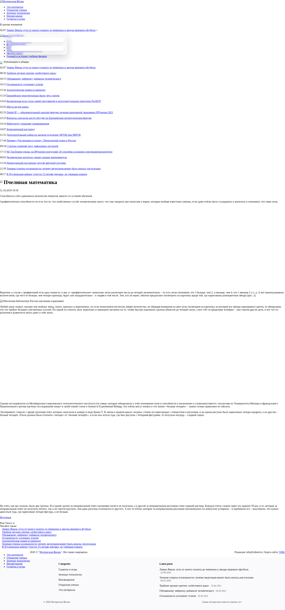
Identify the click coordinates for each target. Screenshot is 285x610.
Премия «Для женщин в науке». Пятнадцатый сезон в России (41, 140)
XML (282, 552)
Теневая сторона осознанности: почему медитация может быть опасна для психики (54, 168)
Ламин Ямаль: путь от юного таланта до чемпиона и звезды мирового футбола (51, 30)
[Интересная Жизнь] (12, 1)
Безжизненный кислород (21, 129)
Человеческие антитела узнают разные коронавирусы (37, 157)
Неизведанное (15, 16)
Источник (5, 517)
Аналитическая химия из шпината (26, 90)
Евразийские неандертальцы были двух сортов (32, 95)
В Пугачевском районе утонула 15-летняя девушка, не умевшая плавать (47, 174)
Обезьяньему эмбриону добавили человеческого (34, 78)
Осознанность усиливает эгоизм (25, 84)
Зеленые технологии (18, 13)
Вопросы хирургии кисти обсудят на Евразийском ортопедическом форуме (49, 118)
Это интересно (15, 7)
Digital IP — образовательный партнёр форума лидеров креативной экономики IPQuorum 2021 (60, 112)
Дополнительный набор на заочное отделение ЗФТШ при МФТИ (44, 134)
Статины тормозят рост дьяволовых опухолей (32, 146)
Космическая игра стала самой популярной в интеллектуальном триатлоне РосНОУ (54, 101)
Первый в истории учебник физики (27, 56)
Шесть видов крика (18, 106)
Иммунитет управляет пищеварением (28, 123)
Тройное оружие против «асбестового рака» (31, 73)
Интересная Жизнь (50, 552)
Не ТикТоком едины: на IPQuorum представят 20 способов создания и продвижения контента (59, 151)
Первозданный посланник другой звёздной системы (36, 163)
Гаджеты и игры (16, 19)
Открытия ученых (17, 10)
